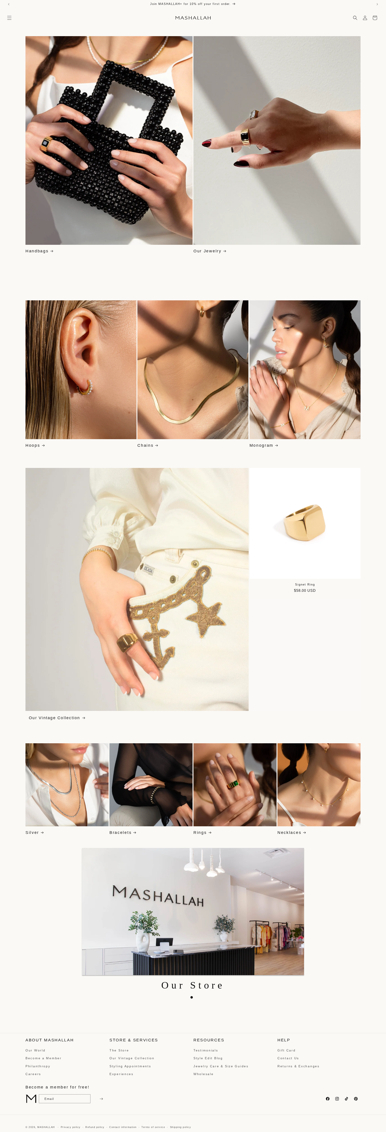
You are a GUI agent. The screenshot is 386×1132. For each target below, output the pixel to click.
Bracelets (120, 832)
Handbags (37, 251)
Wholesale (203, 1074)
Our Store (193, 985)
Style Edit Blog (208, 1058)
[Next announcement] (377, 4)
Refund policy (95, 1127)
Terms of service (153, 1127)
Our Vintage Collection (54, 718)
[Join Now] (101, 1099)
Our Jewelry (207, 251)
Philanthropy (37, 1066)
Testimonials (205, 1050)
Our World (35, 1050)
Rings (200, 832)
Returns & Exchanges (298, 1066)
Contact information (123, 1127)
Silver (32, 832)
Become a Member (43, 1058)
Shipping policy (180, 1127)
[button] (9, 18)
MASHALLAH (46, 1127)
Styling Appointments (130, 1066)
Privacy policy (71, 1127)
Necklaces (289, 832)
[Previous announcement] (9, 4)
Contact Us (288, 1058)
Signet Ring (305, 584)
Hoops (32, 445)
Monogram (262, 445)
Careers (33, 1074)
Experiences (121, 1074)
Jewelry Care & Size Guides (221, 1066)
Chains (145, 445)
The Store (119, 1050)
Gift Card (286, 1050)
